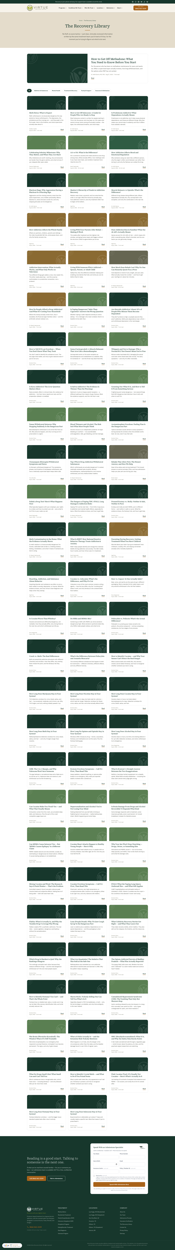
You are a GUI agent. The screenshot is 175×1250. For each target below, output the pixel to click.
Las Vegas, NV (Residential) (97, 1212)
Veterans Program (63, 1233)
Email (121, 1161)
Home (80, 20)
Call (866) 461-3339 (36, 1178)
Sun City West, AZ (94, 1218)
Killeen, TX (92, 1224)
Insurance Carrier (100, 1168)
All (29, 90)
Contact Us (123, 1227)
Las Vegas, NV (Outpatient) (96, 1215)
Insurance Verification (126, 1221)
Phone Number (124, 1154)
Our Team (122, 1215)
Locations (100, 8)
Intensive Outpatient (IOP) (65, 1221)
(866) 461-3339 (36, 1227)
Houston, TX (92, 1221)
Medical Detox (62, 1212)
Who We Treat (89, 8)
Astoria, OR (92, 1230)
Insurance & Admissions (102, 90)
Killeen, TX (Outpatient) (96, 1227)
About (119, 8)
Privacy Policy (124, 1230)
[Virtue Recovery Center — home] (37, 8)
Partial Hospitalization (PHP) (66, 1218)
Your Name (96, 1154)
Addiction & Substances (41, 90)
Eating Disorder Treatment (65, 1227)
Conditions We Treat (75, 8)
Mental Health (56, 90)
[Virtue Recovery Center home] (41, 1209)
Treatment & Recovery (70, 90)
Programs (62, 8)
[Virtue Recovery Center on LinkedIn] (138, 2)
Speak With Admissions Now (119, 1184)
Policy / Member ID (127, 1168)
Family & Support (86, 90)
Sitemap (122, 1233)
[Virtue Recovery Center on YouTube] (141, 2)
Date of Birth (96, 1161)
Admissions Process (126, 1218)
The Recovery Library (126, 1224)
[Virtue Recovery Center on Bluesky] (147, 2)
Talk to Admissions (56, 1178)
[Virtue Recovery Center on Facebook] (132, 2)
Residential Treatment (64, 1215)
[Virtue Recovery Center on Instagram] (135, 2)
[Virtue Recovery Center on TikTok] (144, 2)
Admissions (110, 8)
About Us (122, 1212)
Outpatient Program (63, 1224)
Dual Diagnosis (62, 1230)
